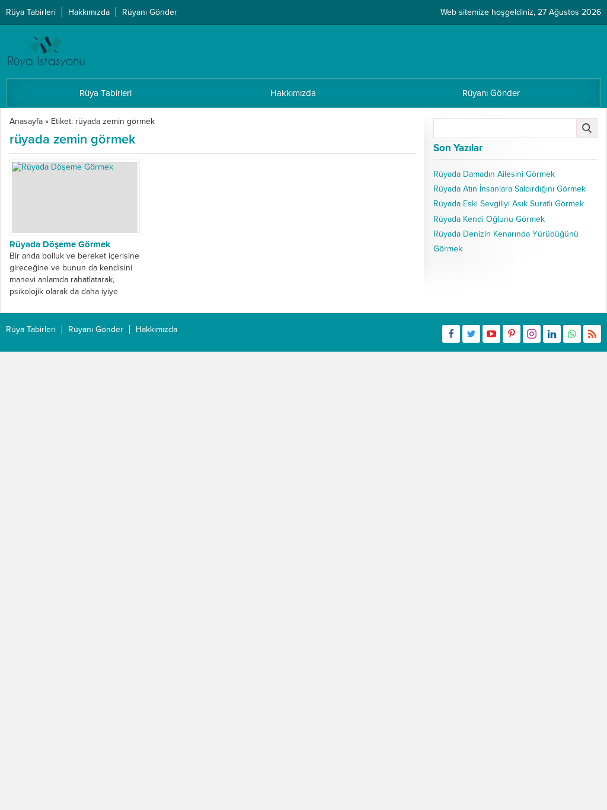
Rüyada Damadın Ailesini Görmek (494, 174)
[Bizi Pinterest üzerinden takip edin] (511, 334)
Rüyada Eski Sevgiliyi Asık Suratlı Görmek (508, 204)
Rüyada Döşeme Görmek (59, 244)
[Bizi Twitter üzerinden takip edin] (471, 334)
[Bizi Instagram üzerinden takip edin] (532, 334)
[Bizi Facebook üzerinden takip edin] (451, 334)
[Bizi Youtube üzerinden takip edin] (491, 334)
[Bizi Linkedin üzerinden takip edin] (552, 334)
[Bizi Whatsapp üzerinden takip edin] (572, 334)
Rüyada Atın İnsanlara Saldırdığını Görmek (509, 189)
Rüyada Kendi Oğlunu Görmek (489, 219)
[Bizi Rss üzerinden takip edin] (592, 334)
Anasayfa (26, 121)
